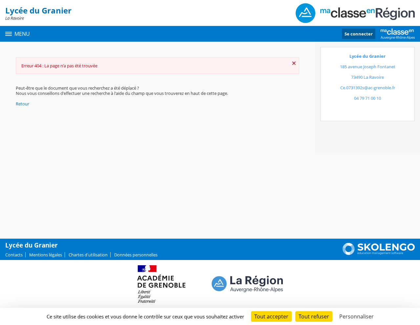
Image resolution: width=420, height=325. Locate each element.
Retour (22, 104)
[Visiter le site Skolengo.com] (379, 253)
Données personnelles (136, 254)
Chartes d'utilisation (88, 254)
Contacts (14, 254)
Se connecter (359, 34)
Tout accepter (271, 316)
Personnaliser (356, 316)
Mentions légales (45, 254)
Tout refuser (314, 316)
